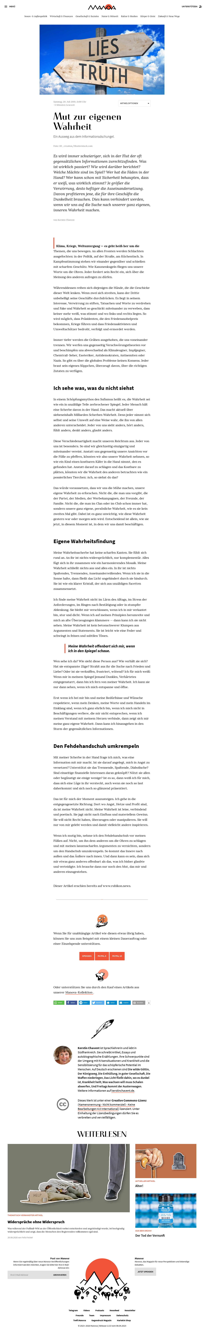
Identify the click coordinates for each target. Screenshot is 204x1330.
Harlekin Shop (124, 1320)
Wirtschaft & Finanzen (61, 16)
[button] (58, 1003)
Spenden (87, 956)
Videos (86, 1310)
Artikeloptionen (129, 103)
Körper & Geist (147, 16)
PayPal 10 (117, 956)
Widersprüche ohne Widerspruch (36, 1221)
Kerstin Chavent (66, 219)
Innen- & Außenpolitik (35, 16)
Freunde (80, 1315)
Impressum (105, 1315)
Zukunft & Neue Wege (169, 16)
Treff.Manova (79, 1320)
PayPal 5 (102, 956)
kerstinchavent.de (122, 1090)
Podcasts (99, 1310)
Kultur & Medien (129, 16)
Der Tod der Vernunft (150, 1235)
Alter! (139, 1186)
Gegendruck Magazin (101, 1320)
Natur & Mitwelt (110, 16)
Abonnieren (59, 1274)
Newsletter (130, 1310)
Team (91, 1315)
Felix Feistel (27, 1237)
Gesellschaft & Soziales (87, 16)
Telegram (73, 1310)
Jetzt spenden (145, 1271)
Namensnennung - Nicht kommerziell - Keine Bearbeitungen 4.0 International (106, 1107)
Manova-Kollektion (79, 992)
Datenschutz (122, 1315)
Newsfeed (114, 1310)
